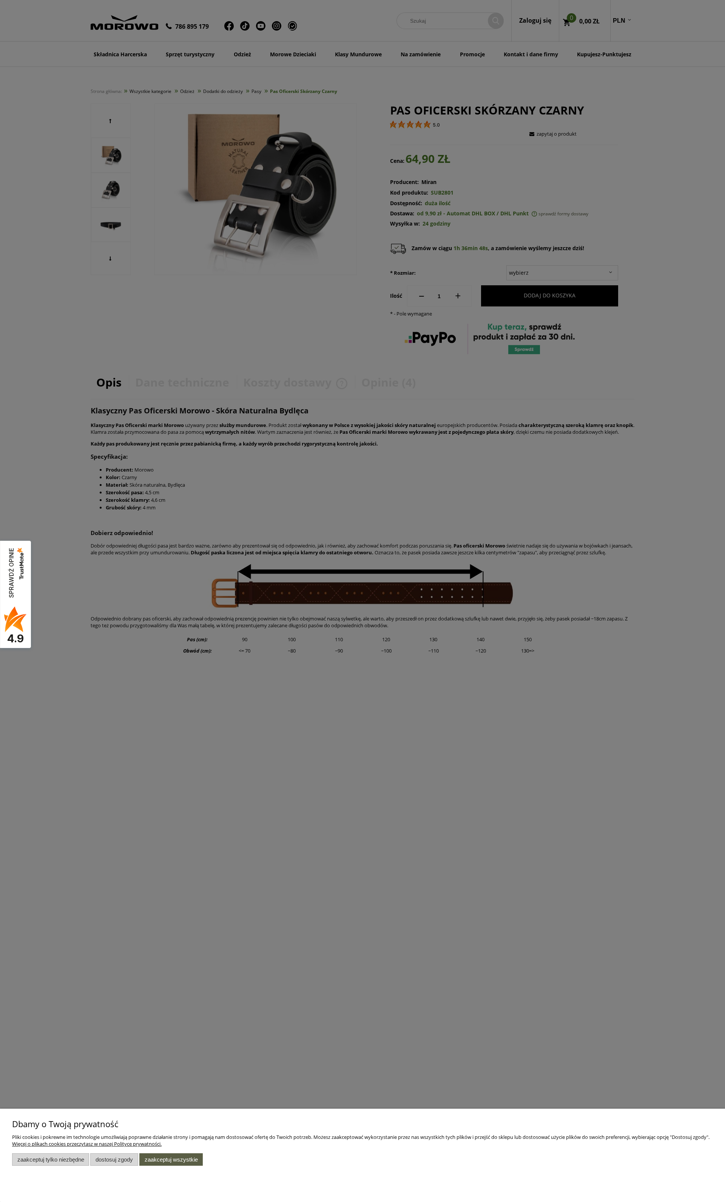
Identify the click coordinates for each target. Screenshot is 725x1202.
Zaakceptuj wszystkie (171, 1159)
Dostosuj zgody (114, 1159)
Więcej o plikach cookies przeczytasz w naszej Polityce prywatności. (87, 1143)
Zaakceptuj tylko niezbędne (50, 1159)
